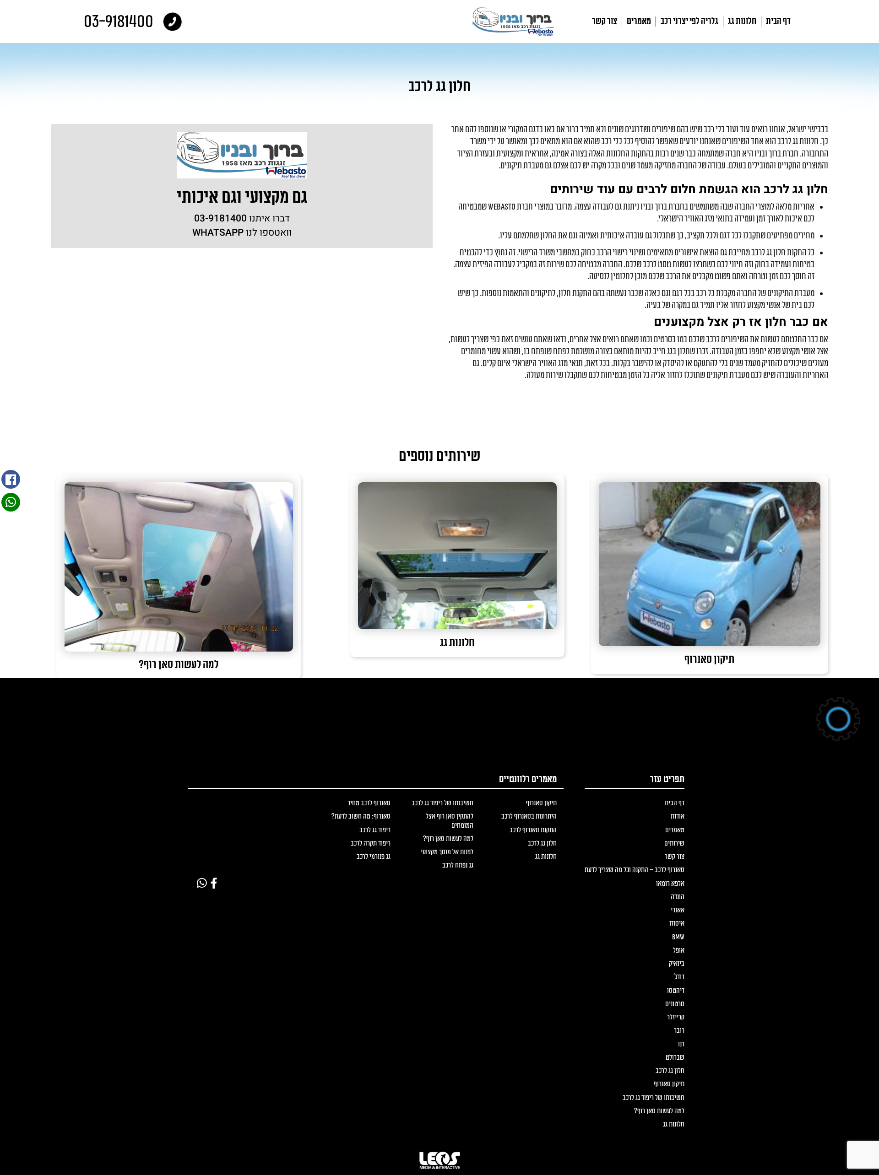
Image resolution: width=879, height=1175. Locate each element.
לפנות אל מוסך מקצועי (447, 852)
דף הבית (778, 21)
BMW (678, 937)
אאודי (677, 910)
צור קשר (604, 21)
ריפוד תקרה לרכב (371, 843)
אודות (677, 816)
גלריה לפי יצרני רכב (689, 21)
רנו (681, 1044)
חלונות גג (742, 21)
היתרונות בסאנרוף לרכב (529, 816)
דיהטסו (675, 990)
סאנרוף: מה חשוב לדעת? (361, 816)
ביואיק (676, 963)
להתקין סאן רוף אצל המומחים (449, 821)
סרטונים (674, 1004)
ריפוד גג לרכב (375, 830)
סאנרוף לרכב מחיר (369, 803)
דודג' (678, 977)
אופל (678, 950)
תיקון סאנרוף (669, 1084)
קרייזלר (675, 1017)
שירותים (674, 843)
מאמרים (639, 21)
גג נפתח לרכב (457, 865)
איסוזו (676, 923)
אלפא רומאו (670, 883)
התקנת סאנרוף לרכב (533, 830)
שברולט (675, 1057)
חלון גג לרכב (670, 1071)
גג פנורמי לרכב (374, 856)
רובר (679, 1030)
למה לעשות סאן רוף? (659, 1111)
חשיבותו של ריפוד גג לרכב (653, 1098)
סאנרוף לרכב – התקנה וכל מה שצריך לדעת (634, 870)
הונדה (677, 897)
